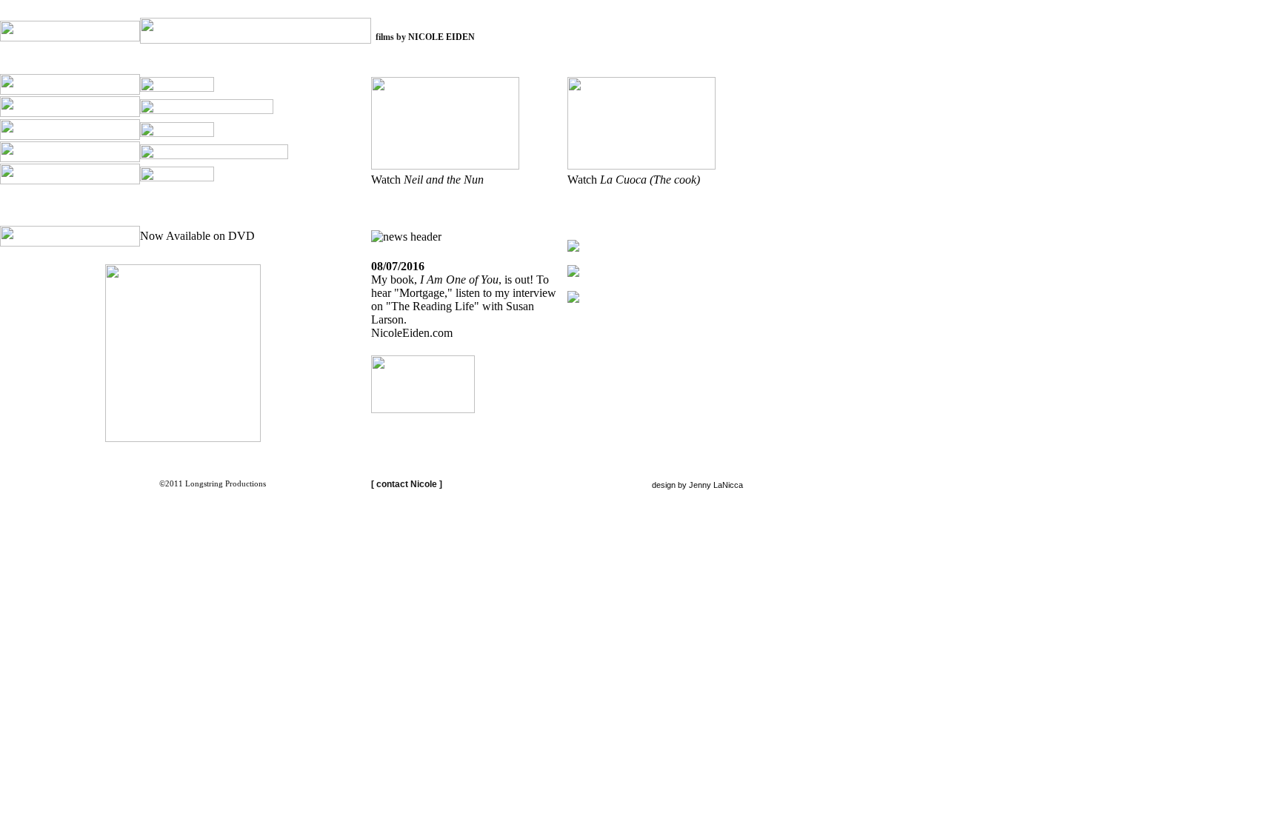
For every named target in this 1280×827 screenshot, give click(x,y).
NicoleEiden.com (412, 333)
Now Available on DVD (197, 236)
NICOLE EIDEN (441, 37)
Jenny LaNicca (716, 485)
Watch (427, 179)
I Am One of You (459, 279)
